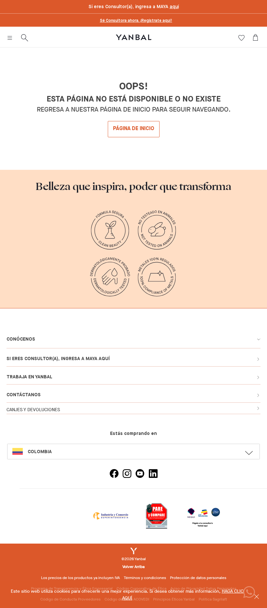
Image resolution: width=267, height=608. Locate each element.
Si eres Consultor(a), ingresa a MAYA (134, 7)
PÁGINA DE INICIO (133, 128)
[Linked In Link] (153, 474)
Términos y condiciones (145, 577)
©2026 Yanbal (133, 558)
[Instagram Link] (127, 474)
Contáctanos (24, 395)
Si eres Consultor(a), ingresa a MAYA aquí (58, 359)
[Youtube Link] (140, 474)
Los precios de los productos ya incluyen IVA (80, 577)
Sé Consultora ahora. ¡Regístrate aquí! (136, 21)
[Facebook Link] (114, 474)
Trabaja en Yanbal (29, 377)
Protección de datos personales (198, 577)
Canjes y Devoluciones (33, 410)
